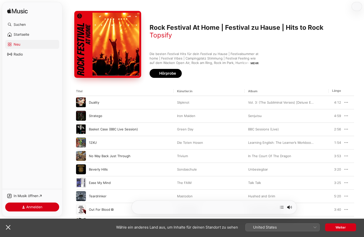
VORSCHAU (334, 102)
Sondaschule (187, 169)
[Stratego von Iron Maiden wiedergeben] (81, 116)
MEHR (255, 63)
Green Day (185, 129)
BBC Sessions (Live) (263, 129)
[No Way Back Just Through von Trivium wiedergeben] (81, 156)
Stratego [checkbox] (95, 116)
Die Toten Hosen (190, 143)
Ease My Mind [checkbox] (100, 183)
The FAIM (184, 183)
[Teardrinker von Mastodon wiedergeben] (81, 196)
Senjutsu (255, 116)
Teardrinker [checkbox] (97, 196)
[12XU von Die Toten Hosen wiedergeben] (81, 143)
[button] (32, 24)
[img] (17, 11)
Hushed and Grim (261, 196)
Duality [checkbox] (94, 102)
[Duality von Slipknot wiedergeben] (81, 102)
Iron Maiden (186, 116)
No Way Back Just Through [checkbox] (109, 156)
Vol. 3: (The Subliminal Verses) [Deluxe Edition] (284, 102)
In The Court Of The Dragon (269, 156)
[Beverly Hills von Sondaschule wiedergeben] (81, 169)
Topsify (161, 35)
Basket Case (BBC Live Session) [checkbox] (113, 129)
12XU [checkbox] (93, 143)
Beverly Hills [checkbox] (98, 169)
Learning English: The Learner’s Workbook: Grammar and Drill (295, 143)
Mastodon (185, 196)
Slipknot (183, 102)
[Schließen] (8, 227)
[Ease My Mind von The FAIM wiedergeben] (81, 183)
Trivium (182, 156)
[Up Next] (282, 207)
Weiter (341, 227)
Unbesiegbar (258, 169)
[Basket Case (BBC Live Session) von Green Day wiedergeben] (81, 129)
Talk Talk (254, 183)
